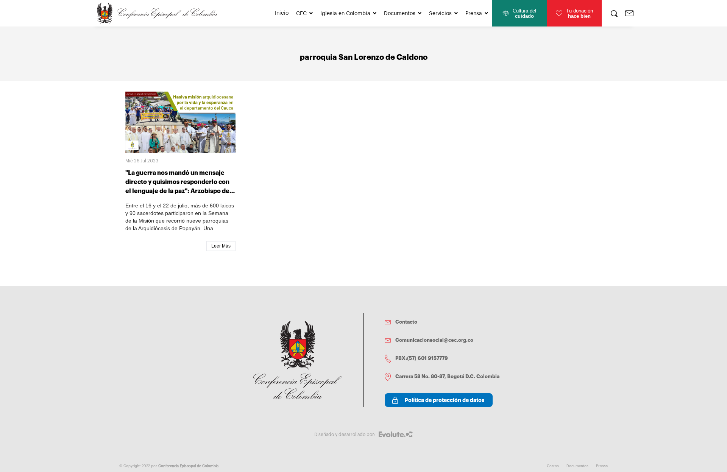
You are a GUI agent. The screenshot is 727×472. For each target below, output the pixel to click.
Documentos (399, 13)
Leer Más (221, 246)
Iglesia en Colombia (345, 13)
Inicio (282, 13)
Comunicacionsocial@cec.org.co (434, 340)
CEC (301, 13)
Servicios (440, 13)
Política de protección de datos (444, 400)
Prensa (473, 13)
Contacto (406, 321)
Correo (553, 466)
